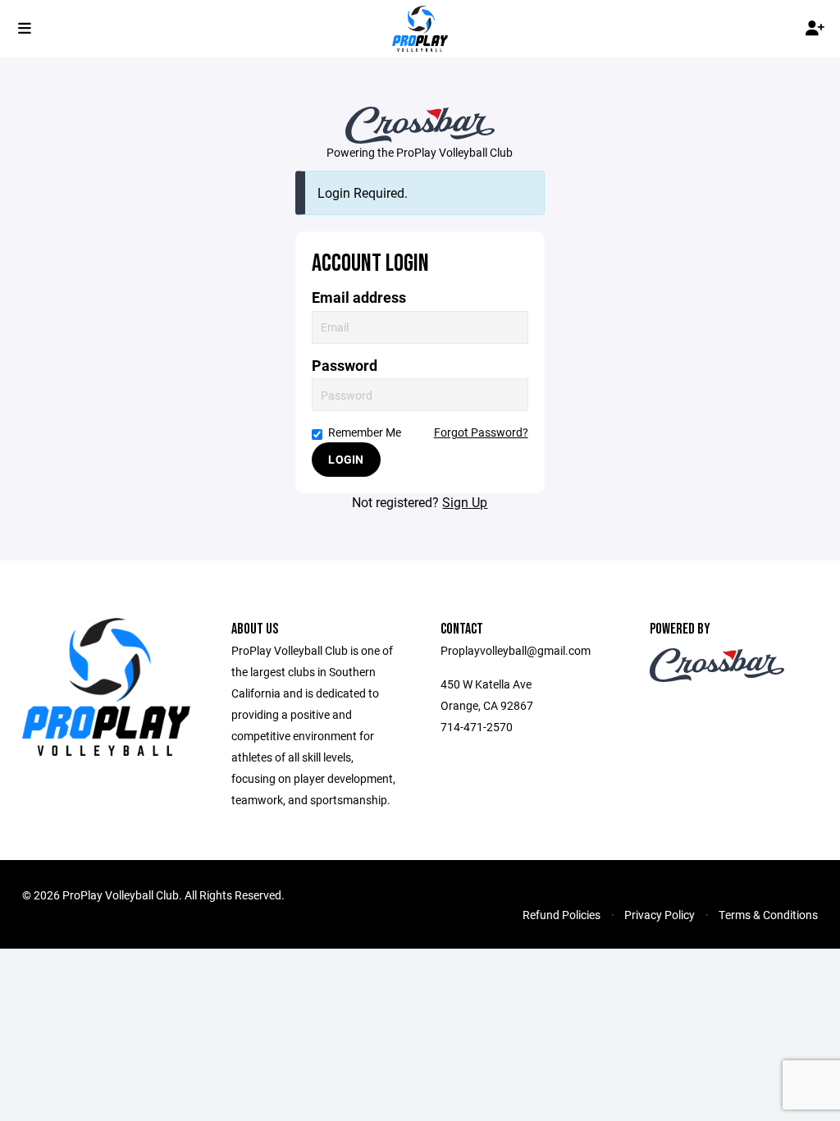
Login (345, 459)
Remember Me (364, 432)
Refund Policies (561, 914)
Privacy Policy (659, 914)
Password (344, 365)
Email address (359, 297)
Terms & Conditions (768, 914)
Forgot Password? (481, 432)
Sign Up (464, 501)
